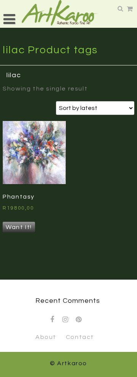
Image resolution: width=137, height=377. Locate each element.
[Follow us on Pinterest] (79, 319)
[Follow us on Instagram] (66, 319)
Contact (80, 337)
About (45, 337)
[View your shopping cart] (130, 9)
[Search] (121, 9)
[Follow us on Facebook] (52, 319)
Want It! (19, 227)
